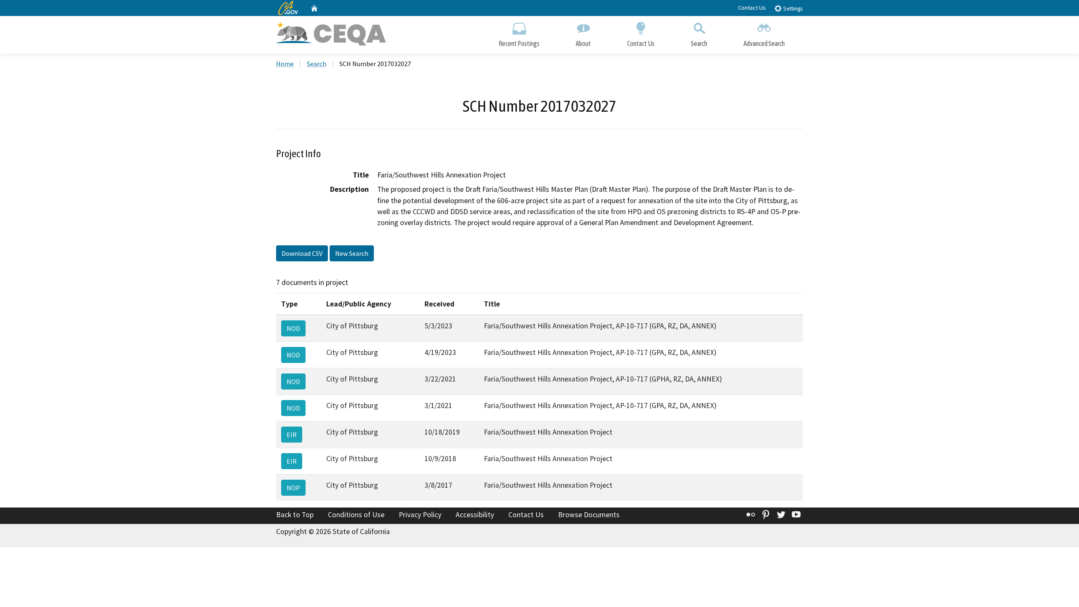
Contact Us (752, 7)
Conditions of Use (356, 514)
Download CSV (302, 253)
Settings (792, 8)
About (583, 43)
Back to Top (295, 514)
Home (285, 63)
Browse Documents (589, 514)
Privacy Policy (420, 514)
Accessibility (475, 514)
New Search (351, 253)
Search (699, 43)
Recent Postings (519, 43)
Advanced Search (764, 43)
